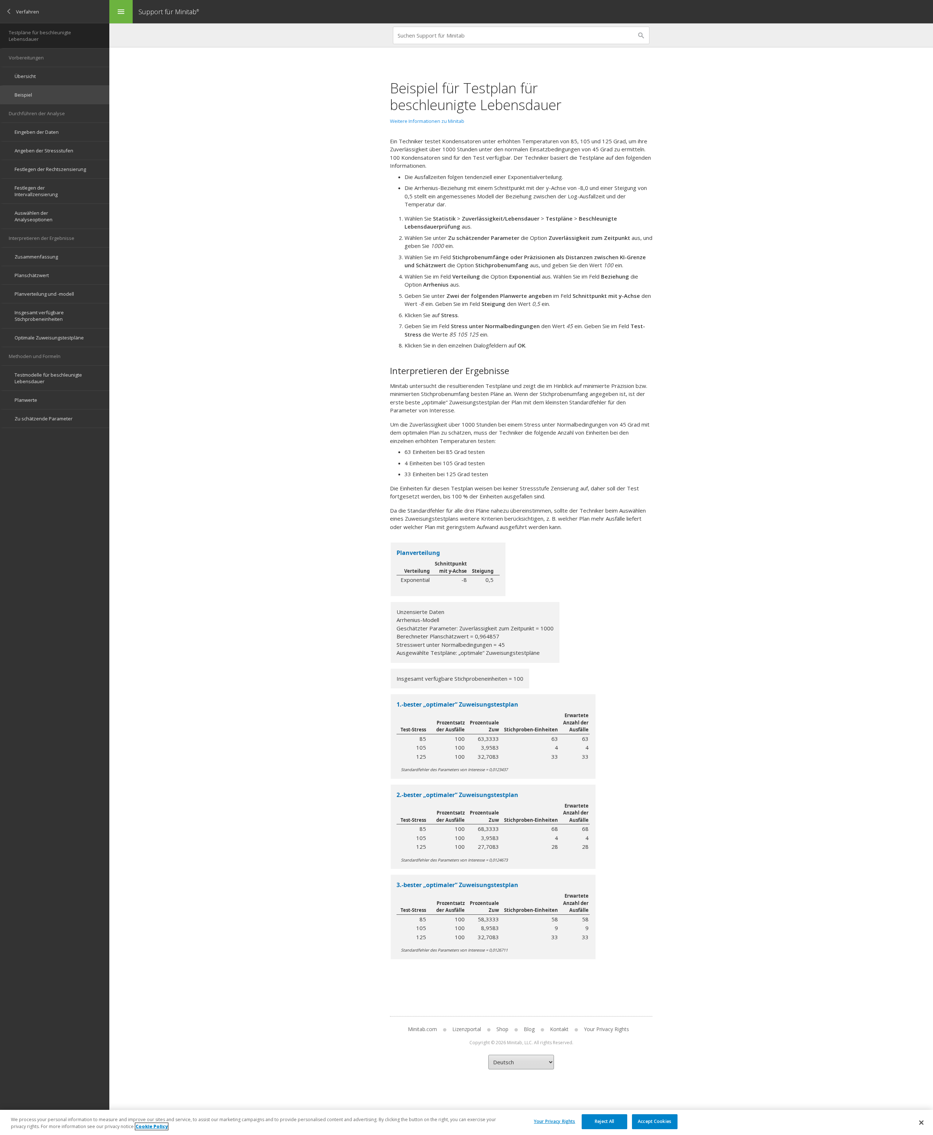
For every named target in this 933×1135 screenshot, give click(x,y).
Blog (529, 1029)
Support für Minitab (168, 11)
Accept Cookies (654, 1121)
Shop (502, 1029)
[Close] (921, 1123)
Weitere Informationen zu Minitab (427, 121)
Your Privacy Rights (554, 1121)
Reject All (604, 1121)
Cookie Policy (152, 1126)
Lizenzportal (466, 1029)
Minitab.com (422, 1029)
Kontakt (559, 1029)
